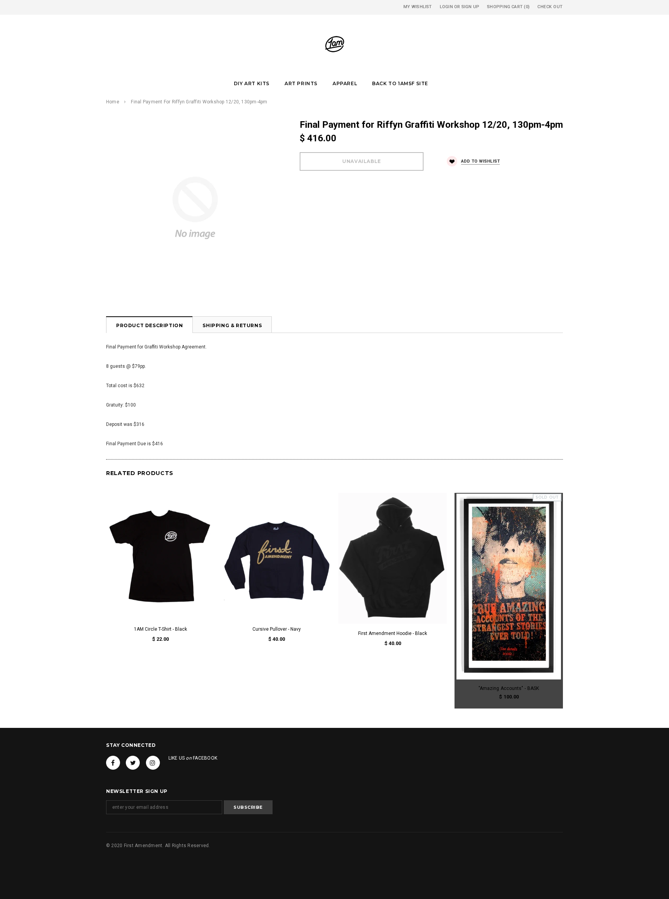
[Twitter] (133, 763)
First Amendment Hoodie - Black (392, 633)
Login (446, 6)
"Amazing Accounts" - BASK (509, 688)
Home (112, 102)
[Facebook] (113, 763)
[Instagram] (153, 763)
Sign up (470, 6)
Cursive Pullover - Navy (276, 629)
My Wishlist (417, 6)
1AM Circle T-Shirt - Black (160, 629)
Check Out (550, 6)
